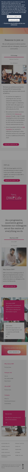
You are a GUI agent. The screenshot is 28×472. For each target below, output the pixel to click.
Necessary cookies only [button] (14, 16)
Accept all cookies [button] (14, 20)
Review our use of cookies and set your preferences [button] (14, 23)
